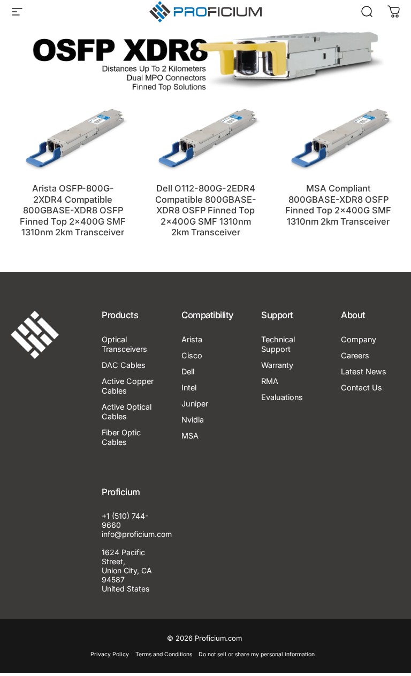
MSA (190, 435)
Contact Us (361, 387)
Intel (188, 387)
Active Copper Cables (128, 386)
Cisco (191, 355)
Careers (355, 355)
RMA (269, 381)
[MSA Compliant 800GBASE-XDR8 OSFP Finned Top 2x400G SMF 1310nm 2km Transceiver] (338, 138)
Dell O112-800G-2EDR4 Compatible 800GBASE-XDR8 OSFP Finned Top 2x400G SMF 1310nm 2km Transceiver (205, 210)
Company (358, 339)
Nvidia (192, 419)
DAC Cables (124, 365)
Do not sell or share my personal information (257, 654)
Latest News (363, 371)
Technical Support (278, 344)
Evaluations (282, 397)
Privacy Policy (109, 654)
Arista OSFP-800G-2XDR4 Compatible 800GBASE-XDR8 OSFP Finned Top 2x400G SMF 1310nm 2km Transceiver (73, 210)
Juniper (194, 403)
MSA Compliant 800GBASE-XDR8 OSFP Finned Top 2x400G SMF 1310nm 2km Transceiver (338, 205)
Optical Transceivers (124, 344)
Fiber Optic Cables (121, 437)
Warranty (277, 365)
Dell (187, 371)
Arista (191, 339)
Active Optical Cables (126, 411)
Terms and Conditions (163, 654)
